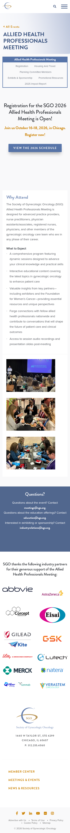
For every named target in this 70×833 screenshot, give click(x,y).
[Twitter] (23, 813)
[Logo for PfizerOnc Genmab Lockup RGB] (17, 684)
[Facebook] (17, 813)
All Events (13, 27)
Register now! (35, 135)
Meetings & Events (24, 780)
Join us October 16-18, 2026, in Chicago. (35, 128)
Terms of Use (38, 820)
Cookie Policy (30, 823)
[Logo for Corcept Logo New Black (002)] (17, 611)
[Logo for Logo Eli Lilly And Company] (17, 656)
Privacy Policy (56, 820)
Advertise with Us (17, 820)
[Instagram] (52, 813)
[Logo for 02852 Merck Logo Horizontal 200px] (17, 670)
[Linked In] (30, 813)
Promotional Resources (51, 77)
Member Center (21, 771)
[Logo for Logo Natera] (52, 670)
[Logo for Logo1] (52, 593)
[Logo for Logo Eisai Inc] (52, 615)
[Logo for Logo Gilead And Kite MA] (17, 639)
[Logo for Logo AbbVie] (17, 589)
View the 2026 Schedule (35, 148)
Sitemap (46, 823)
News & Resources (24, 788)
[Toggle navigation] (64, 7)
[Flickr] (45, 813)
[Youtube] (38, 813)
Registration (22, 66)
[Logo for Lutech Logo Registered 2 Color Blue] (52, 657)
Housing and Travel (44, 66)
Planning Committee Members (35, 72)
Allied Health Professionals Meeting (35, 59)
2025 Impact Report (35, 83)
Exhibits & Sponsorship (20, 77)
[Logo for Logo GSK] (52, 638)
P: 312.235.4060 (35, 745)
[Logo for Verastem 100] (52, 685)
